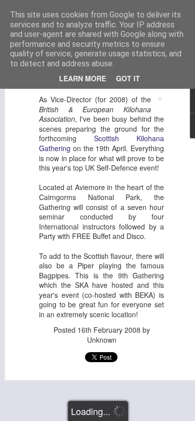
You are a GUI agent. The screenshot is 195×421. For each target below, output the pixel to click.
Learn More (82, 78)
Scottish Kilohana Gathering (101, 143)
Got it (128, 78)
